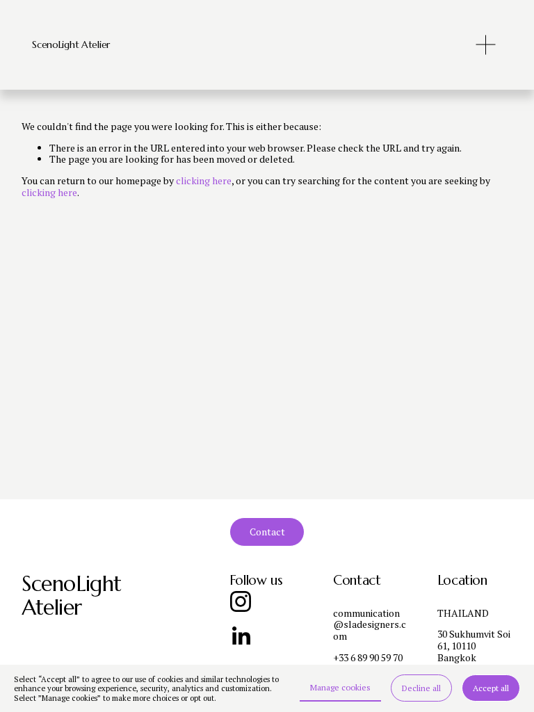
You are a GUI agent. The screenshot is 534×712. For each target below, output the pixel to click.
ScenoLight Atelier (71, 44)
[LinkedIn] (240, 636)
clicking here (204, 180)
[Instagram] (240, 601)
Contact (267, 531)
